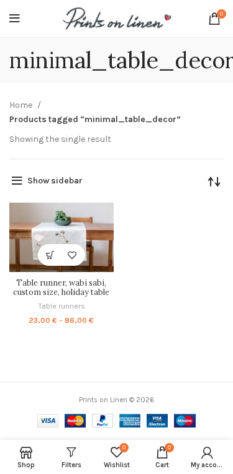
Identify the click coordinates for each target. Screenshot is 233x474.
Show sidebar (55, 180)
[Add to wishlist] (72, 255)
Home (21, 105)
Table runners (61, 305)
